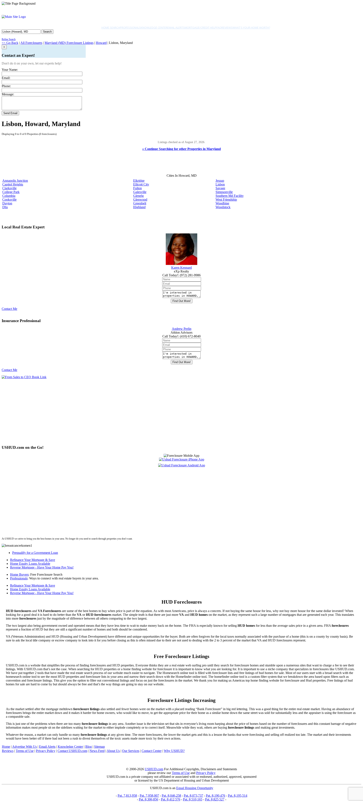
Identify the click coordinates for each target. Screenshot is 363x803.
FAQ (218, 27)
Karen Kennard (181, 267)
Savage (220, 188)
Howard (101, 43)
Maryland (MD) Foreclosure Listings (69, 43)
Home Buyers (19, 574)
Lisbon (220, 184)
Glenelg (138, 195)
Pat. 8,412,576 (170, 799)
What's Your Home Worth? (251, 27)
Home (6, 746)
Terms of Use (25, 751)
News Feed (97, 751)
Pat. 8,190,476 (215, 795)
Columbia (8, 195)
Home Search (110, 27)
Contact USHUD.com (72, 751)
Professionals (130, 27)
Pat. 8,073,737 (193, 795)
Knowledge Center (154, 27)
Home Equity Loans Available (30, 563)
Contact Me (9, 309)
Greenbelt (139, 203)
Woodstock (223, 207)
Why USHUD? (174, 751)
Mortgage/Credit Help (200, 27)
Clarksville (9, 188)
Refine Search (9, 39)
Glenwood (140, 199)
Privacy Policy (45, 751)
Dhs (5, 207)
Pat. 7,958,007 (149, 795)
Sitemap (99, 746)
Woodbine (222, 203)
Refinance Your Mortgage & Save (32, 560)
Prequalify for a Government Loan (35, 552)
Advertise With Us (24, 746)
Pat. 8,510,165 (192, 799)
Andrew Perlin (181, 328)
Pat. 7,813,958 (127, 795)
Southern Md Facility (230, 195)
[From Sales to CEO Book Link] (24, 377)
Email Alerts (176, 27)
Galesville (139, 192)
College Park (11, 192)
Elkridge (139, 180)
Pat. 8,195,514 (237, 795)
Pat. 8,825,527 (214, 799)
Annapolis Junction (15, 180)
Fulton (137, 188)
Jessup (220, 180)
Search (47, 31)
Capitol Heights (12, 184)
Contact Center (152, 751)
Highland (139, 207)
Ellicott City (141, 184)
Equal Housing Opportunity (194, 788)
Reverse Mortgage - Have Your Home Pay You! (42, 567)
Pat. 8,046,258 (171, 795)
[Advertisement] (128, 411)
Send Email (10, 113)
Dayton (7, 203)
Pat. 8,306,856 (148, 799)
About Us (113, 751)
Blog (88, 746)
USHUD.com (154, 769)
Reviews (227, 27)
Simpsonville (224, 192)
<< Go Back (10, 43)
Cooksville (9, 199)
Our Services (130, 751)
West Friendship (226, 199)
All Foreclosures (31, 43)
